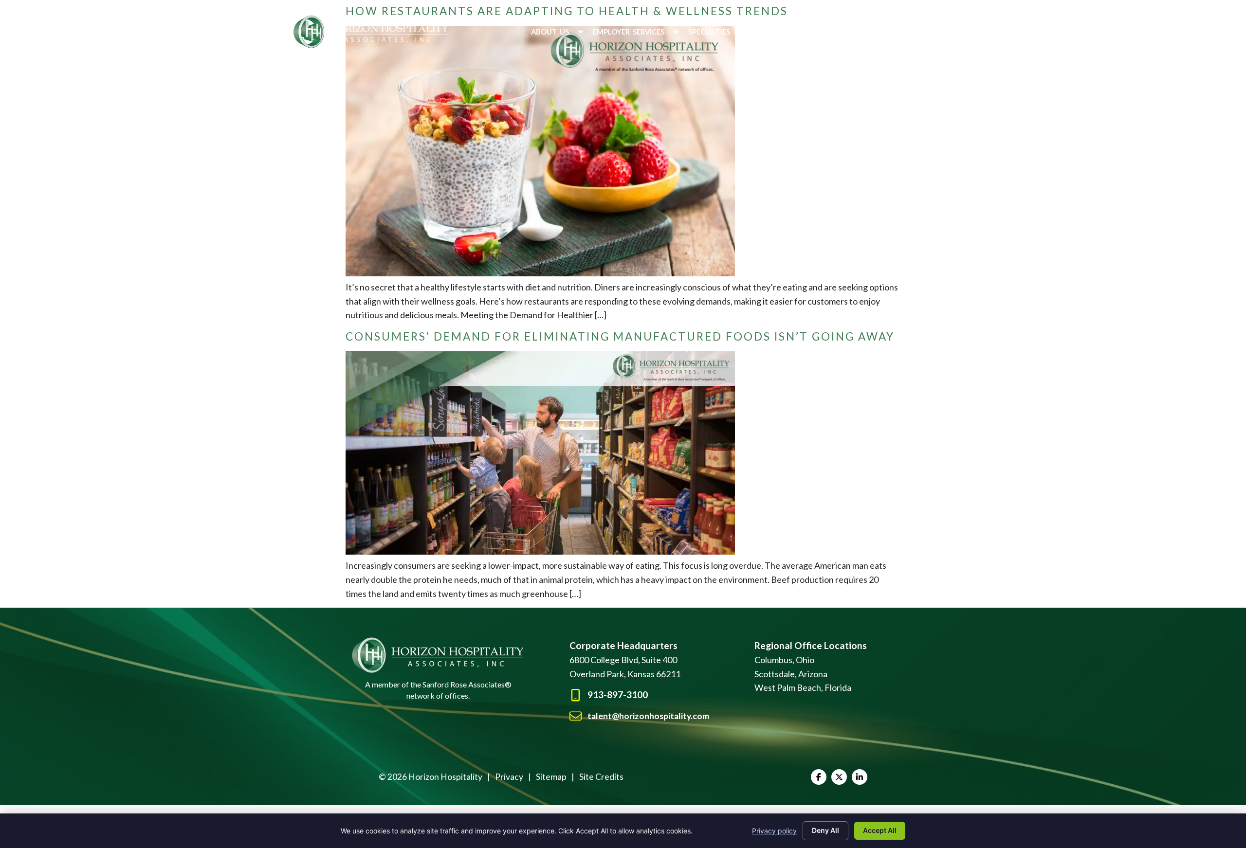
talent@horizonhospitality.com (648, 716)
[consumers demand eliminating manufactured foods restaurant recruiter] (540, 551)
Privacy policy (774, 831)
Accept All (880, 830)
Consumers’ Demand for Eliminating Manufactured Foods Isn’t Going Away (620, 336)
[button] (558, 31)
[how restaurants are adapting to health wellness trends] (540, 273)
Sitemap (551, 777)
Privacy (509, 777)
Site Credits (601, 777)
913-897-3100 (617, 694)
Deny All (825, 830)
